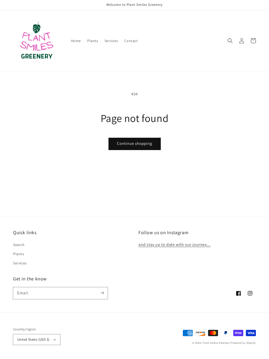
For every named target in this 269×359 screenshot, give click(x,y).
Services (20, 263)
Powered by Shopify (243, 343)
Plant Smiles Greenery (216, 343)
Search (19, 244)
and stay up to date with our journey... (174, 244)
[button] (230, 41)
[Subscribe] (102, 293)
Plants (18, 254)
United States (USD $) (33, 339)
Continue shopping (134, 143)
